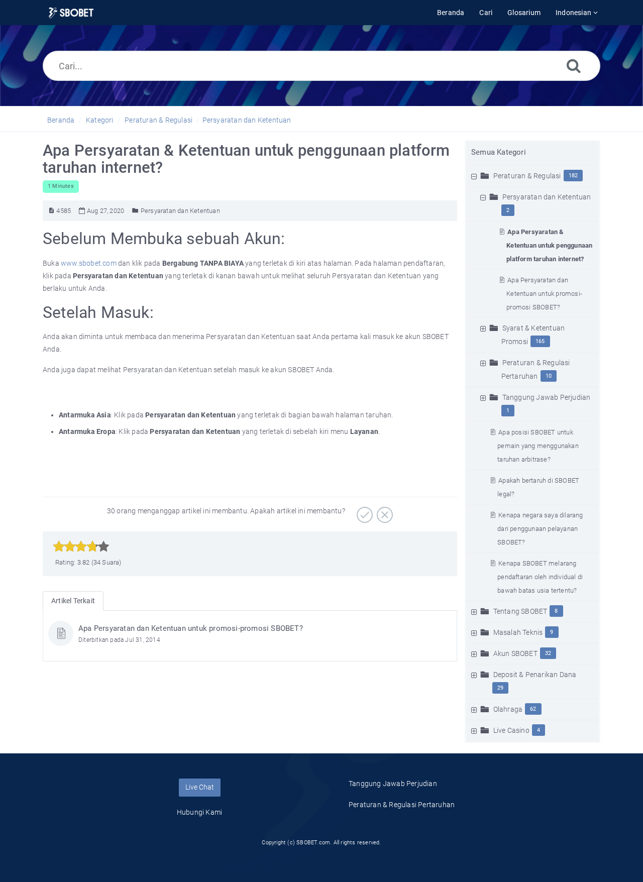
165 (540, 341)
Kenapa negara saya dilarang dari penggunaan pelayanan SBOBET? (540, 528)
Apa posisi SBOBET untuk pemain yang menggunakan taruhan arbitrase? (538, 445)
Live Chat (199, 787)
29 (500, 688)
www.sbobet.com (89, 263)
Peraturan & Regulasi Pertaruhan (402, 805)
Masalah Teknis (518, 632)
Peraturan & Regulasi (158, 120)
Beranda (60, 120)
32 (548, 653)
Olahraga (508, 709)
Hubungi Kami (199, 812)
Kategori (100, 120)
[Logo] (71, 13)
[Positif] (363, 511)
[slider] (81, 546)
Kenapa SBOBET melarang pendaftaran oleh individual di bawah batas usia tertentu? (540, 577)
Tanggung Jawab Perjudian (546, 397)
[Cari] (574, 65)
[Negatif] (383, 511)
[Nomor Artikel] (51, 210)
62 (533, 709)
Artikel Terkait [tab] (73, 601)
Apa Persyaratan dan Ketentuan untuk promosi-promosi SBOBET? (544, 293)
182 (573, 175)
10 (549, 376)
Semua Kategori (498, 152)
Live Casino (511, 730)
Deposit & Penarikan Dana (535, 675)
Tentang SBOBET (520, 611)
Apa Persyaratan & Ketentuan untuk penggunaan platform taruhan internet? (549, 245)
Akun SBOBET (515, 653)
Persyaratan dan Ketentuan (246, 120)
